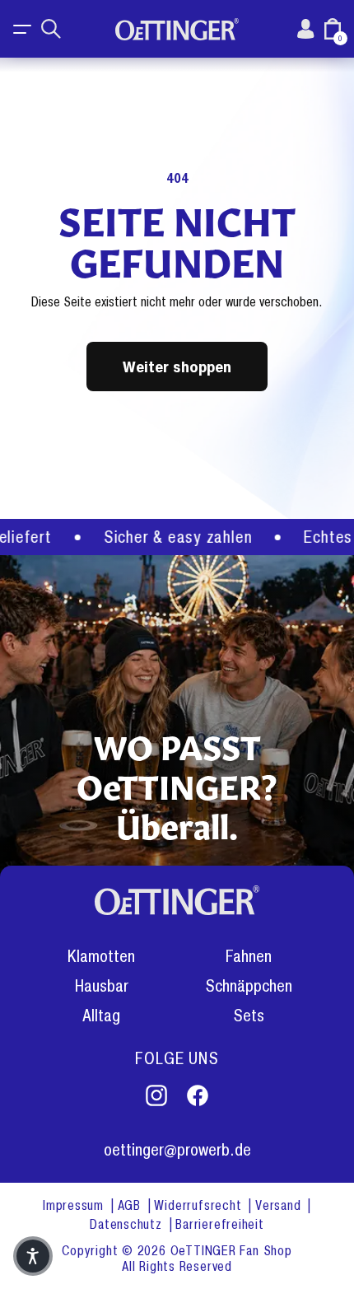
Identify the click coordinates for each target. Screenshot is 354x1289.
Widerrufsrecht (199, 1205)
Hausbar (101, 986)
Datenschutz (127, 1224)
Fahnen (249, 956)
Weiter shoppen (177, 366)
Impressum (75, 1205)
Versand (280, 1205)
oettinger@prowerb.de (177, 1150)
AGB (131, 1205)
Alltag (101, 1015)
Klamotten (101, 956)
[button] (23, 29)
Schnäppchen (248, 986)
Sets (248, 1015)
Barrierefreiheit (219, 1224)
